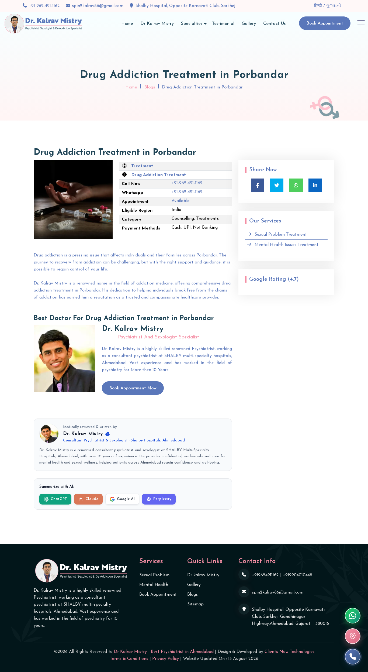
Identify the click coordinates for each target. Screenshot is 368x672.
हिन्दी (318, 6)
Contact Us (274, 24)
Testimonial (223, 24)
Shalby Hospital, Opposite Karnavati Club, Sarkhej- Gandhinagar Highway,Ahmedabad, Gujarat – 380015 (290, 617)
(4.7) (293, 279)
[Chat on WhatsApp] (352, 615)
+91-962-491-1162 (187, 183)
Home (127, 24)
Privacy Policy (165, 659)
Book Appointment (324, 23)
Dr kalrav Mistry (203, 575)
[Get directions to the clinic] (352, 636)
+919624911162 (265, 575)
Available (180, 201)
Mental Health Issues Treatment (286, 245)
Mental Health (153, 585)
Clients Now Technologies (289, 652)
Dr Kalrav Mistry (157, 24)
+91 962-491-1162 (44, 6)
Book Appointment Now (133, 388)
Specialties (191, 24)
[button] (361, 22)
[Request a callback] (352, 656)
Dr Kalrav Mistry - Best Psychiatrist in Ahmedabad (164, 652)
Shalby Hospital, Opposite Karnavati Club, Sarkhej (185, 6)
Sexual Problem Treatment (281, 234)
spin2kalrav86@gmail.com (97, 6)
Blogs (149, 87)
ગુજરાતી (333, 6)
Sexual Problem (154, 575)
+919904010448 (297, 575)
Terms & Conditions (129, 659)
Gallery (249, 24)
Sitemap (195, 604)
